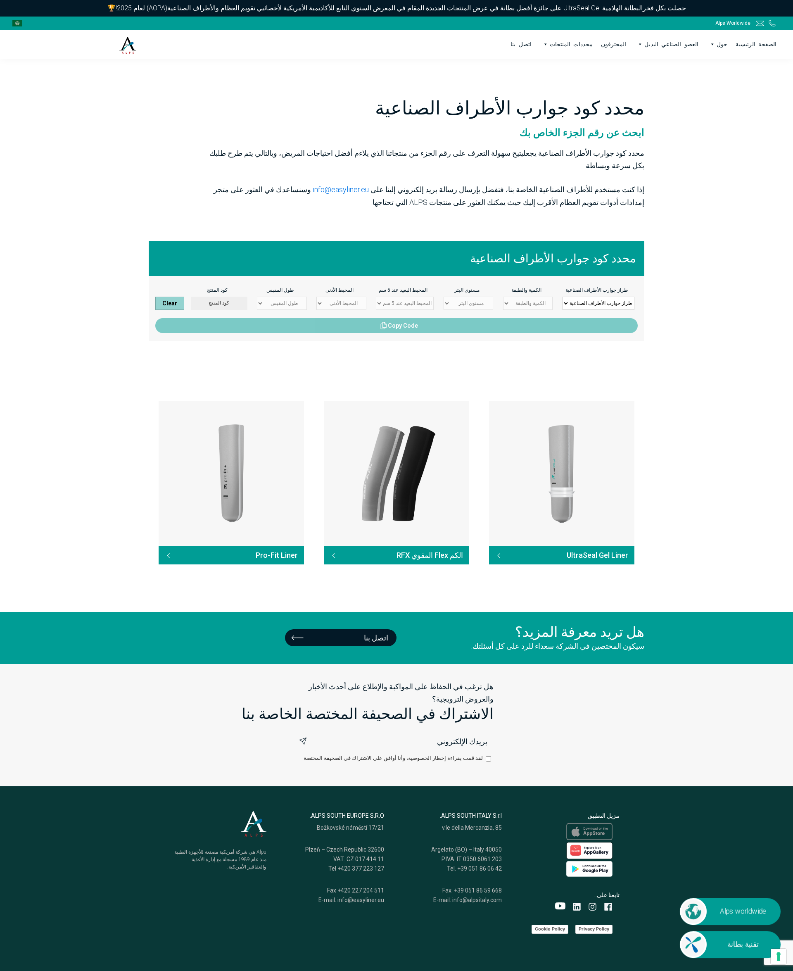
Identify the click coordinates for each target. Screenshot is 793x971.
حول (722, 44)
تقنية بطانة (742, 944)
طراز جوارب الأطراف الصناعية (596, 290)
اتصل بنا (520, 44)
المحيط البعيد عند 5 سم (403, 290)
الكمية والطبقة (526, 290)
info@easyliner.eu (341, 189)
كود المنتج (217, 290)
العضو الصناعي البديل (671, 44)
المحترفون (613, 44)
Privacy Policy (594, 929)
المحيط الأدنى (339, 290)
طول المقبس (280, 290)
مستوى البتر (467, 290)
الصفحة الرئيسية (756, 44)
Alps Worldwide (732, 23)
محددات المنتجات (571, 44)
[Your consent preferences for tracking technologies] (778, 956)
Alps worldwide (742, 911)
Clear (169, 303)
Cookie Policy (550, 929)
